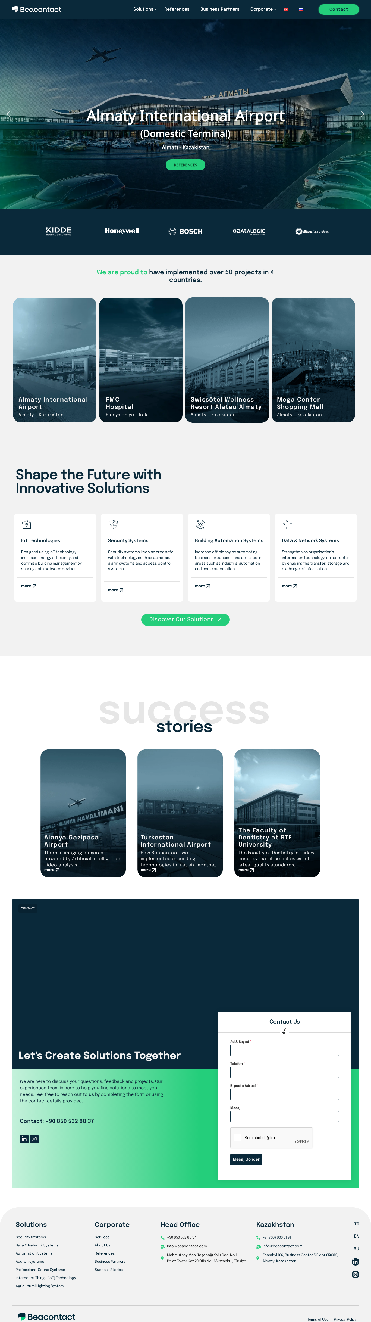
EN (356, 1236)
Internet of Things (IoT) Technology (46, 1278)
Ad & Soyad (240, 1042)
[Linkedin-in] (24, 1139)
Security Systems (31, 1237)
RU (356, 1249)
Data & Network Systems (37, 1245)
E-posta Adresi (244, 1086)
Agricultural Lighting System (40, 1286)
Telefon (237, 1064)
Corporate (261, 9)
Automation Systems (34, 1253)
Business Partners (220, 9)
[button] (8, 114)
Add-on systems (30, 1262)
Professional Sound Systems (40, 1270)
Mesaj (235, 1108)
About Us (102, 1245)
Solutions (143, 9)
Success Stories (109, 1270)
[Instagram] (34, 1139)
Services (102, 1237)
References (177, 9)
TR (356, 1224)
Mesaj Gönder (246, 1159)
